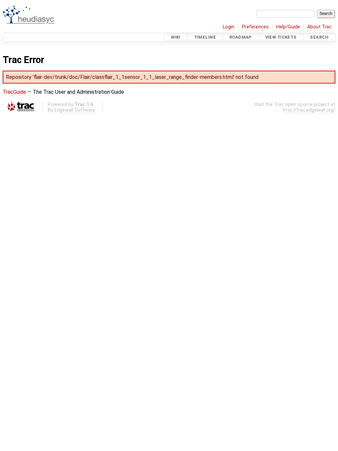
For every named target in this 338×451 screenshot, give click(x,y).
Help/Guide (288, 27)
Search (319, 37)
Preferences (255, 27)
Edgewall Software (74, 110)
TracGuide (14, 92)
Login (228, 27)
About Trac (319, 27)
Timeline (205, 37)
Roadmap (240, 37)
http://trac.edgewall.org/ (309, 110)
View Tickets (281, 37)
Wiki (176, 37)
